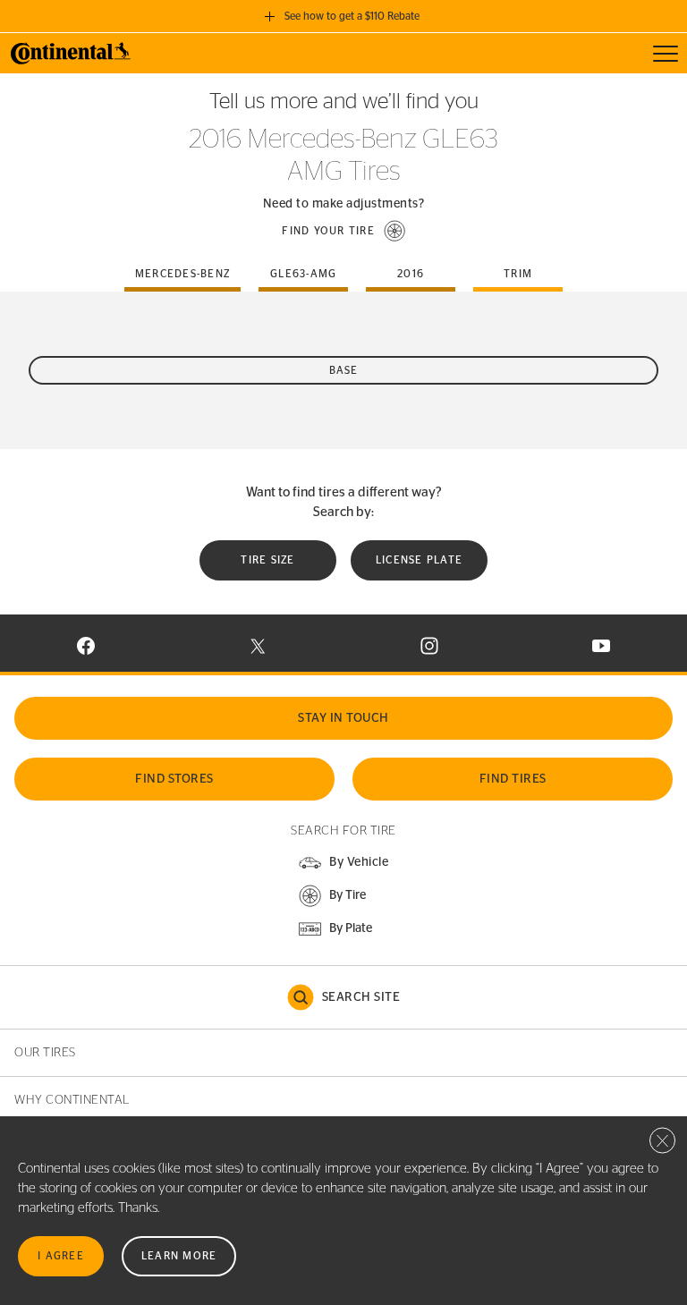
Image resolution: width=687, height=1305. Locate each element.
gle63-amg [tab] (303, 273)
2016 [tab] (410, 273)
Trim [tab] (518, 273)
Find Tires (513, 779)
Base (344, 370)
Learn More (179, 1255)
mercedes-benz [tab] (182, 273)
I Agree (61, 1255)
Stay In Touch (343, 718)
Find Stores (174, 779)
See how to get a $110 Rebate (352, 16)
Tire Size (267, 560)
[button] (343, 231)
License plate (419, 560)
